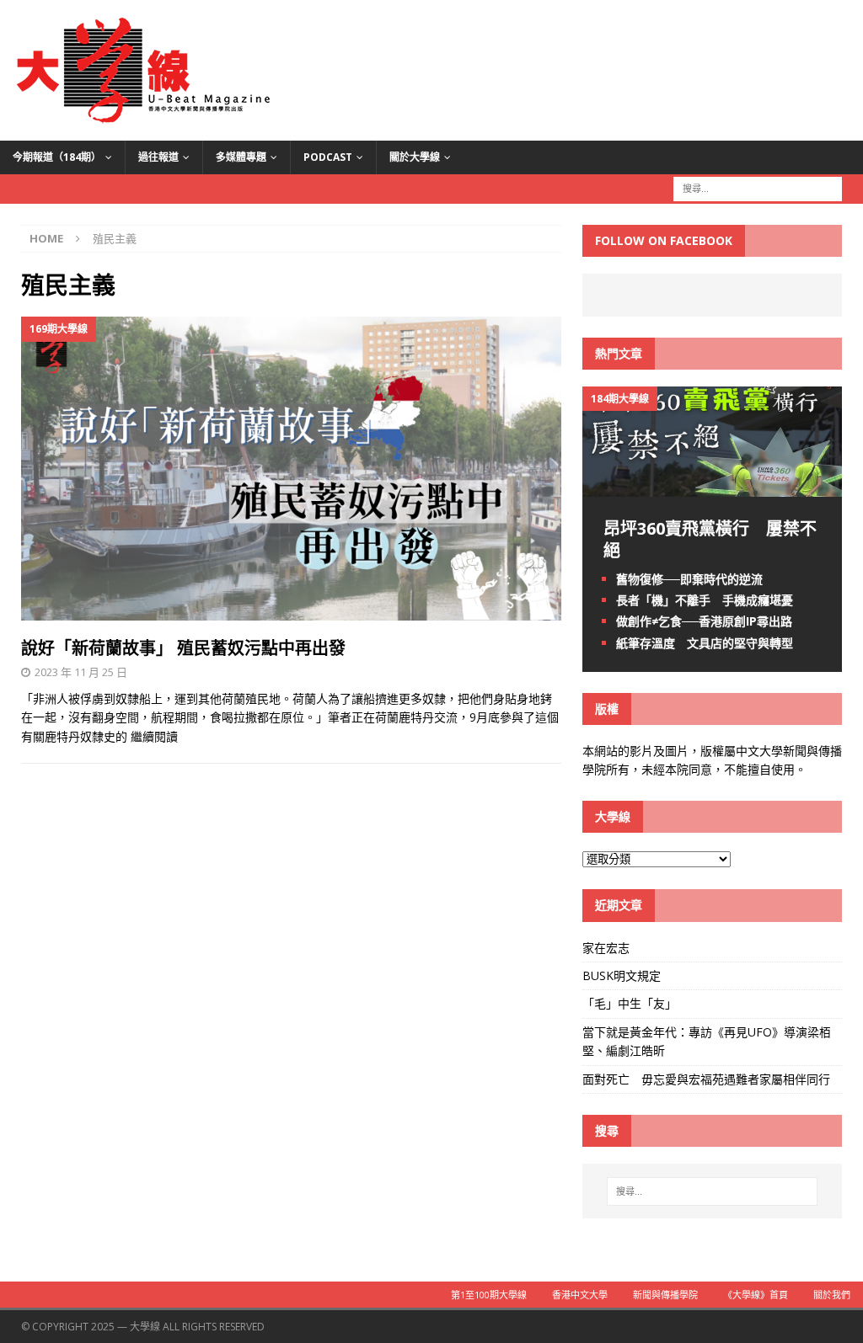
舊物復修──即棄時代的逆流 (689, 579)
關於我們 (831, 1294)
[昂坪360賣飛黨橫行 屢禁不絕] (712, 487)
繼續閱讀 (154, 736)
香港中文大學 (580, 1294)
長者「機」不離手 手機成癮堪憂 (704, 600)
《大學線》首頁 (755, 1294)
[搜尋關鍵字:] (757, 187)
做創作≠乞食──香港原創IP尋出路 (704, 621)
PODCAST (327, 157)
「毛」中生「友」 (629, 1003)
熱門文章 (618, 353)
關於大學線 (414, 157)
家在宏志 (606, 948)
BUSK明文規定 (621, 975)
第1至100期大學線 (489, 1294)
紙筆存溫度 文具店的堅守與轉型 (704, 643)
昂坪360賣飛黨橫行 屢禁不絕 (710, 539)
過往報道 (158, 157)
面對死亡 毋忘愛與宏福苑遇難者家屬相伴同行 (708, 1079)
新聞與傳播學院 (665, 1294)
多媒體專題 (241, 157)
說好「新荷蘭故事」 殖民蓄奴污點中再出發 (183, 648)
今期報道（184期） (57, 157)
